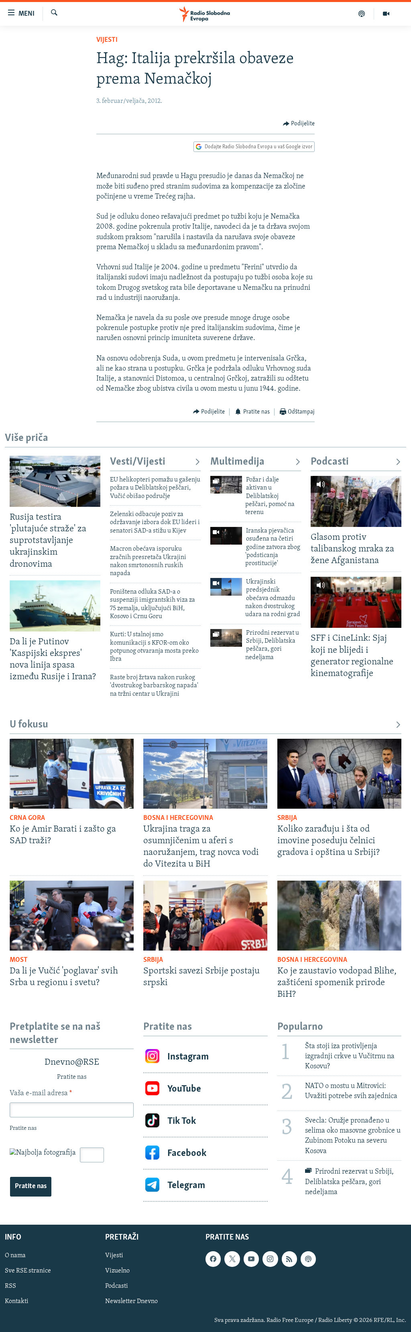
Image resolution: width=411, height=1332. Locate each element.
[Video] (386, 13)
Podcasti (330, 462)
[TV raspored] (308, 1258)
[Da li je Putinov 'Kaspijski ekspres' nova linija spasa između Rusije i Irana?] (55, 605)
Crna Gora (27, 818)
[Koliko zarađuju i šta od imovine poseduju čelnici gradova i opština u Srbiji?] (339, 774)
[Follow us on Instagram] (270, 1258)
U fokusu (29, 724)
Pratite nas (31, 1186)
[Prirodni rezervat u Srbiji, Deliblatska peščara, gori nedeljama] (226, 638)
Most (19, 960)
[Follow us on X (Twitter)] (232, 1258)
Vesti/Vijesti (137, 462)
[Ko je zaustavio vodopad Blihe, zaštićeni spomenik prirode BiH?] (339, 916)
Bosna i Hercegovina (178, 818)
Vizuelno (117, 1271)
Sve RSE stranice (28, 1271)
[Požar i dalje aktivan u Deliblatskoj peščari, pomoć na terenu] (226, 485)
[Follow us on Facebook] (213, 1258)
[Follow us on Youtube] (251, 1258)
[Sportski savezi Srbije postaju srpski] (205, 916)
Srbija (287, 818)
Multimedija (237, 462)
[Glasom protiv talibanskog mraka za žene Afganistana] (356, 501)
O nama (15, 1255)
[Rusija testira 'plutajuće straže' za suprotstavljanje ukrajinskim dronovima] (55, 481)
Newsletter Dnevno (131, 1301)
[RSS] (289, 1258)
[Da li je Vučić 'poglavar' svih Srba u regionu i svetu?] (72, 916)
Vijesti (107, 40)
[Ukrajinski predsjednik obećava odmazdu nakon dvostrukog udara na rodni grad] (226, 587)
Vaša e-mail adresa (41, 1093)
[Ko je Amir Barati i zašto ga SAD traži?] (72, 774)
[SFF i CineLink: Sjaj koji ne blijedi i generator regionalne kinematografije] (356, 602)
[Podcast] (362, 13)
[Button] (299, 124)
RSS (10, 1286)
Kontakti (16, 1301)
